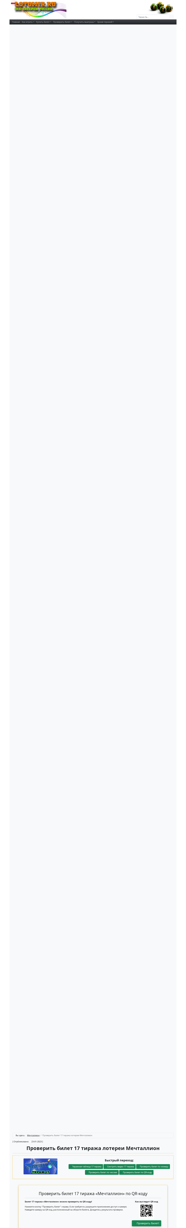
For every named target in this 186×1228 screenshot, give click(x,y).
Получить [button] (84, 22)
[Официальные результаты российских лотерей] (41, 9)
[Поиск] (171, 17)
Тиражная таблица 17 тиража (86, 1166)
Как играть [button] (27, 22)
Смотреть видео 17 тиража (120, 1166)
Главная (16, 22)
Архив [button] (104, 22)
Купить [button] (43, 22)
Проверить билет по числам (102, 1172)
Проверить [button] (62, 22)
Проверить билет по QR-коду (137, 1172)
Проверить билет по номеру (153, 1166)
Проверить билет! (147, 1223)
